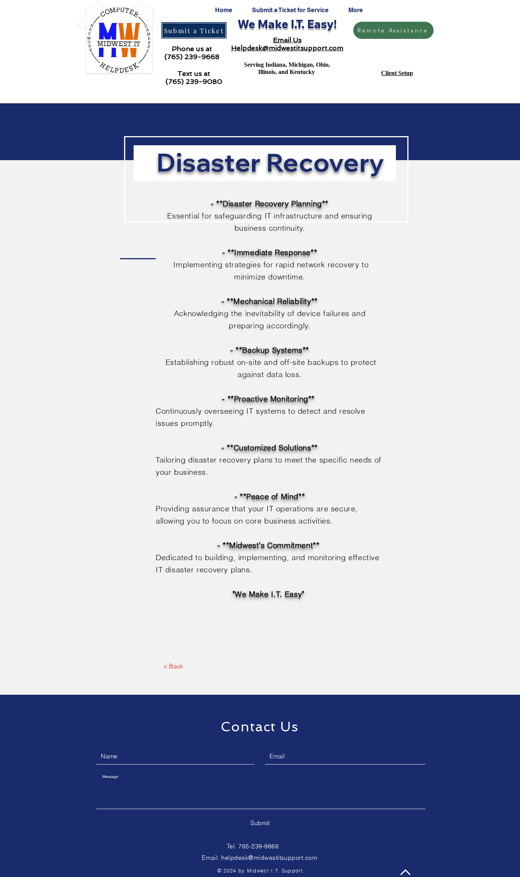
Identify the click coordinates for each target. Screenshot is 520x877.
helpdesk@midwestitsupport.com (269, 857)
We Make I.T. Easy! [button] (287, 24)
